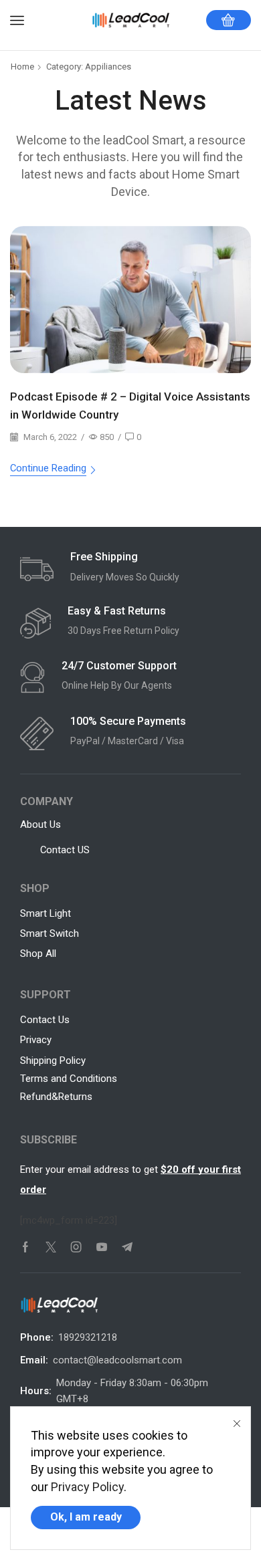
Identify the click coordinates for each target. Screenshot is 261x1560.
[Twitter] (51, 1247)
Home (22, 67)
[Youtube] (101, 1247)
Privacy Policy (87, 1487)
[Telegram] (127, 1247)
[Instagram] (76, 1247)
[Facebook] (25, 1247)
